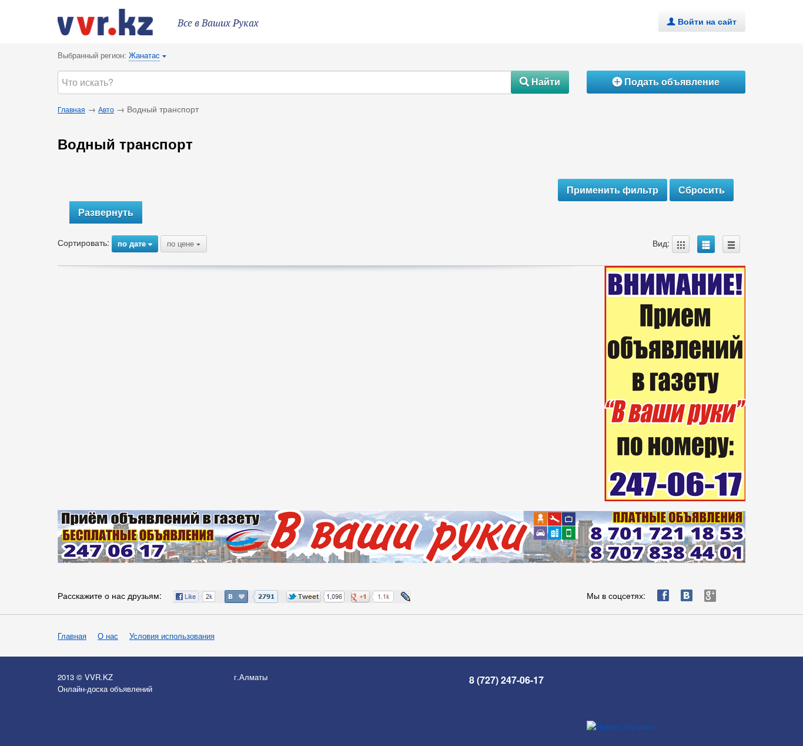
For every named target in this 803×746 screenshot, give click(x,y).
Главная (71, 109)
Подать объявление (666, 81)
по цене (183, 243)
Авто (106, 109)
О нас (108, 635)
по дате (135, 243)
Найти (540, 81)
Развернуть (105, 212)
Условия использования (172, 635)
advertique (116, 22)
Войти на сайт (702, 21)
